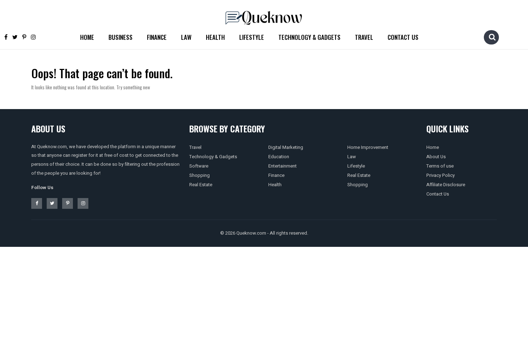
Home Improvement (367, 147)
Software (198, 166)
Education (278, 156)
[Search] (492, 37)
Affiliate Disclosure (445, 184)
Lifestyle (251, 37)
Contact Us (403, 37)
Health (215, 37)
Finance (157, 37)
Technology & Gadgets (309, 37)
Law (186, 37)
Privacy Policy (440, 175)
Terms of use (440, 166)
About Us (436, 156)
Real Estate (200, 184)
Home (87, 37)
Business (120, 37)
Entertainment (282, 166)
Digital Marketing (285, 147)
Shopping (199, 175)
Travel (364, 37)
